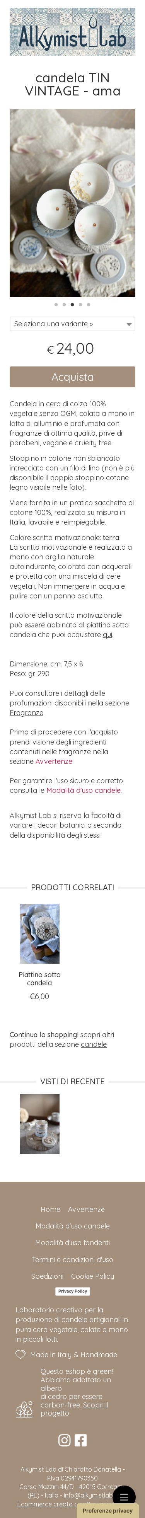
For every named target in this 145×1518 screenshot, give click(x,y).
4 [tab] (80, 304)
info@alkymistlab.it (91, 1495)
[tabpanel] (72, 203)
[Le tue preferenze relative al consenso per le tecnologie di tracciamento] (108, 1510)
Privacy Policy (72, 1291)
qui (107, 634)
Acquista (72, 376)
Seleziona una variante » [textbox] (53, 323)
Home (50, 1209)
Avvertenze (54, 761)
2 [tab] (64, 304)
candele (94, 1044)
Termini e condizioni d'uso (72, 1259)
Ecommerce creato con (72, 1504)
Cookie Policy (92, 1276)
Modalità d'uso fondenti (72, 1242)
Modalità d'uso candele (83, 790)
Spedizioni (47, 1276)
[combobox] (72, 324)
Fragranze (26, 712)
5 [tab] (88, 304)
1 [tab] (56, 304)
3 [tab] (72, 304)
